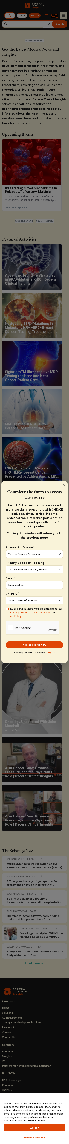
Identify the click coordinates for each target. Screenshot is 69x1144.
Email (10, 578)
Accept (34, 1127)
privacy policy (36, 1120)
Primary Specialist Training (25, 563)
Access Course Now (34, 644)
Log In (51, 652)
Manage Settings (34, 1137)
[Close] (63, 484)
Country (12, 593)
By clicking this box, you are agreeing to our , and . (36, 612)
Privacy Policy (18, 612)
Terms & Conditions (39, 612)
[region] (34, 1118)
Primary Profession (20, 547)
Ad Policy (15, 616)
